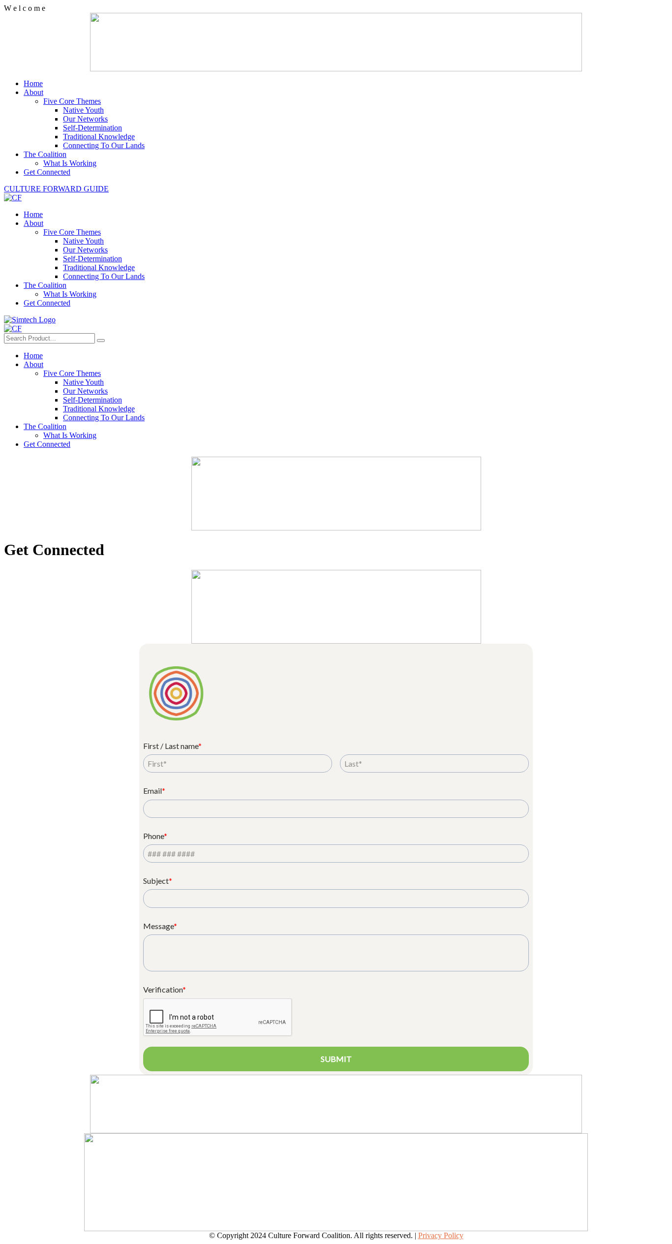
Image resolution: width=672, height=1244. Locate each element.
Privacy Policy (440, 1235)
